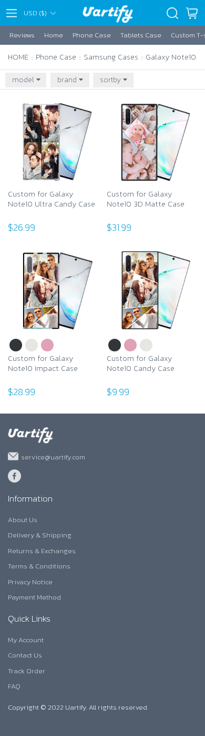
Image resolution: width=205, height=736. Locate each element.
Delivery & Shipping (39, 535)
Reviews (22, 35)
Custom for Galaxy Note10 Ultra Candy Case (51, 199)
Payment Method (34, 597)
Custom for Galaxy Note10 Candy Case (141, 364)
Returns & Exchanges (42, 551)
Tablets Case (140, 35)
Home (53, 35)
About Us (22, 520)
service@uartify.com (53, 457)
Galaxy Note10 (171, 57)
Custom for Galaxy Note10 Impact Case (43, 364)
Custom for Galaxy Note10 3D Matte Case (145, 199)
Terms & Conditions (39, 566)
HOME (18, 57)
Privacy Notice (30, 582)
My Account (26, 640)
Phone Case (92, 35)
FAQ (14, 686)
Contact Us (25, 655)
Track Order (26, 671)
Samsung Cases (111, 57)
